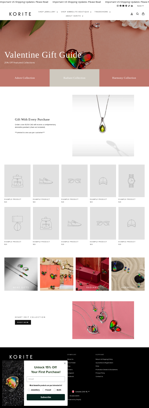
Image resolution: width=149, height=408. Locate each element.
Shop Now (23, 322)
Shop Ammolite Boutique (75, 12)
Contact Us (99, 376)
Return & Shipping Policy (104, 359)
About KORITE (73, 16)
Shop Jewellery (47, 12)
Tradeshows (102, 12)
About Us (70, 359)
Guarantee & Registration (104, 363)
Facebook (70, 376)
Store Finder (71, 363)
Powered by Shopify (74, 399)
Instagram (70, 373)
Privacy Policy (100, 373)
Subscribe (46, 397)
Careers (70, 370)
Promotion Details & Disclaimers (107, 370)
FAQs (97, 366)
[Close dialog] (65, 363)
